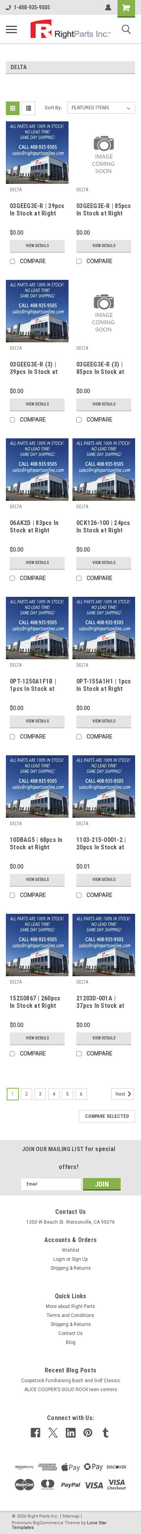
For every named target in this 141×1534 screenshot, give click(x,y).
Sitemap (71, 1516)
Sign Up (80, 1259)
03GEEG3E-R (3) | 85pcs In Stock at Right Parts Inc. (100, 368)
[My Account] (108, 7)
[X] (53, 1433)
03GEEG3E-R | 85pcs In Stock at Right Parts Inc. (103, 210)
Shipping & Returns (71, 1268)
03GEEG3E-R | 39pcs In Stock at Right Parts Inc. (37, 210)
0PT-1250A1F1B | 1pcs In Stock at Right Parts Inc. (33, 685)
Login (59, 1259)
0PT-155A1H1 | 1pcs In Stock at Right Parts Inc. (103, 685)
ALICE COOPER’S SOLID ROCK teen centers (70, 1389)
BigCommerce (48, 1522)
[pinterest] (88, 1433)
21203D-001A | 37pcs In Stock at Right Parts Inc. (100, 1002)
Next (121, 1094)
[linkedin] (71, 1433)
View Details (37, 246)
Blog (71, 1342)
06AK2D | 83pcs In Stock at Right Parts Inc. (34, 527)
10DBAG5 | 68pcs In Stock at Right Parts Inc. (36, 844)
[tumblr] (105, 1433)
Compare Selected (107, 1116)
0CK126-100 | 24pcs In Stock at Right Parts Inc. (103, 527)
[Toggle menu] (11, 29)
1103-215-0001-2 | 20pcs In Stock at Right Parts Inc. (101, 844)
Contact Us (70, 1333)
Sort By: (53, 107)
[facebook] (35, 1433)
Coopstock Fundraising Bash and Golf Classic (70, 1380)
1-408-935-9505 (32, 7)
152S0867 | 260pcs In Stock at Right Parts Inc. (35, 1002)
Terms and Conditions (70, 1315)
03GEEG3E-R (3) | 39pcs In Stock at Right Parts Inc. (34, 368)
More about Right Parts (70, 1306)
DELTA (16, 189)
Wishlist (71, 1250)
